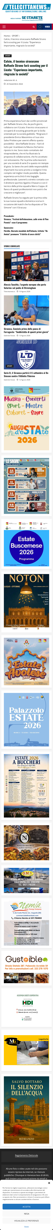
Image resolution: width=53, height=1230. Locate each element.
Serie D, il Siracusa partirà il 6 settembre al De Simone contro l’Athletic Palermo (26, 374)
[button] (49, 1183)
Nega (26, 1213)
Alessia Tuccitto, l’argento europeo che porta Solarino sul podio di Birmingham (25, 286)
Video (47, 26)
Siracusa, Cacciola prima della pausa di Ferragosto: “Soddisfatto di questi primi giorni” (26, 330)
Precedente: (26, 219)
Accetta (26, 1206)
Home (26, 1226)
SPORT (7, 56)
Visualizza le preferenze (26, 1220)
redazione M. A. (10, 80)
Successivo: (26, 231)
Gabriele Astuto (9, 335)
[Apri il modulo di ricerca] (34, 26)
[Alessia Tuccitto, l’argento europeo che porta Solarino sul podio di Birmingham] (26, 266)
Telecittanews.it (9, 291)
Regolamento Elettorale (26, 1155)
